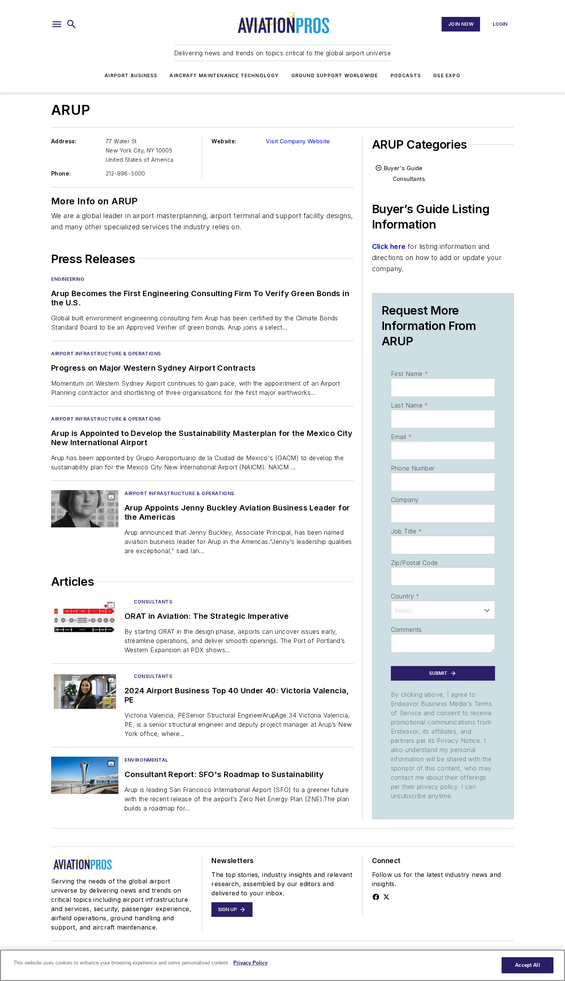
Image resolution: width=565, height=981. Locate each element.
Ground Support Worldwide (334, 75)
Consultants (153, 602)
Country (405, 596)
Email (401, 437)
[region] (282, 965)
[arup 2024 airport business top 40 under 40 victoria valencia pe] (84, 691)
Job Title (406, 531)
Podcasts (406, 75)
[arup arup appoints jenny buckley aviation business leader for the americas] (84, 508)
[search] (71, 24)
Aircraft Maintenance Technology (224, 75)
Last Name (409, 405)
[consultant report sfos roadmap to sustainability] (84, 775)
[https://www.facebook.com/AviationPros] (376, 897)
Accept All (527, 965)
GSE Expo (446, 75)
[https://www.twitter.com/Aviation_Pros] (386, 897)
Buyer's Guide (403, 168)
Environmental (146, 760)
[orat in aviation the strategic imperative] (84, 617)
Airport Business (131, 75)
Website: (223, 141)
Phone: (61, 173)
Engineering (68, 279)
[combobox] (443, 610)
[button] (57, 24)
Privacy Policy (250, 963)
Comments (406, 629)
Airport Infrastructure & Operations (106, 353)
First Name (409, 374)
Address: (63, 141)
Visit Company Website (298, 141)
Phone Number (413, 468)
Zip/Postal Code (414, 563)
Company (405, 500)
